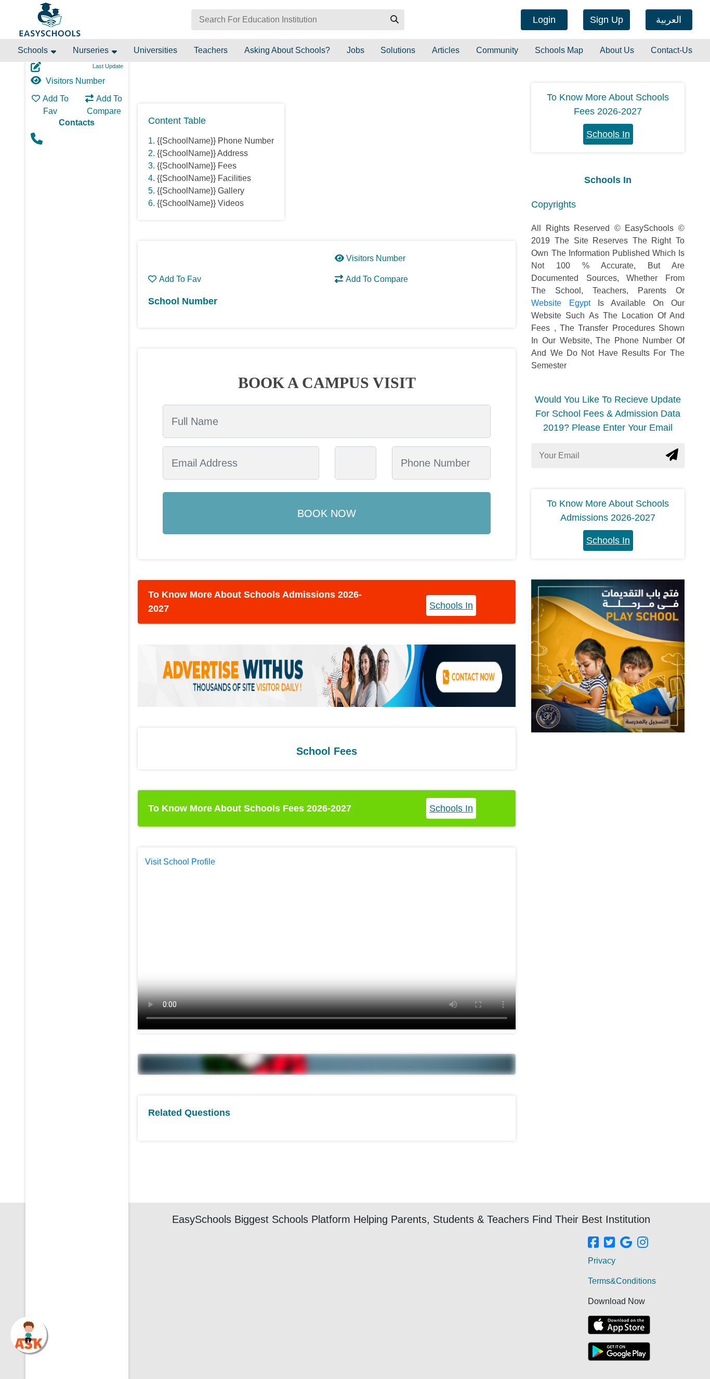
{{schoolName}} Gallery (200, 190)
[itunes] (619, 1325)
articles (445, 50)
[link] (593, 1243)
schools (34, 50)
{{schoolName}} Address (202, 153)
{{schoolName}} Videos (200, 203)
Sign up (606, 20)
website (550, 303)
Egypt (583, 303)
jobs (355, 50)
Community (497, 50)
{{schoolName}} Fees (196, 165)
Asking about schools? (287, 50)
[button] (394, 19)
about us (617, 50)
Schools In (451, 605)
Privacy (601, 1260)
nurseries (92, 50)
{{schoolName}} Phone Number (215, 140)
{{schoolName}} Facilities (204, 178)
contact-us (671, 50)
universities (155, 50)
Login (544, 20)
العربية (668, 20)
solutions (397, 50)
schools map (559, 50)
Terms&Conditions (622, 1281)
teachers (211, 50)
